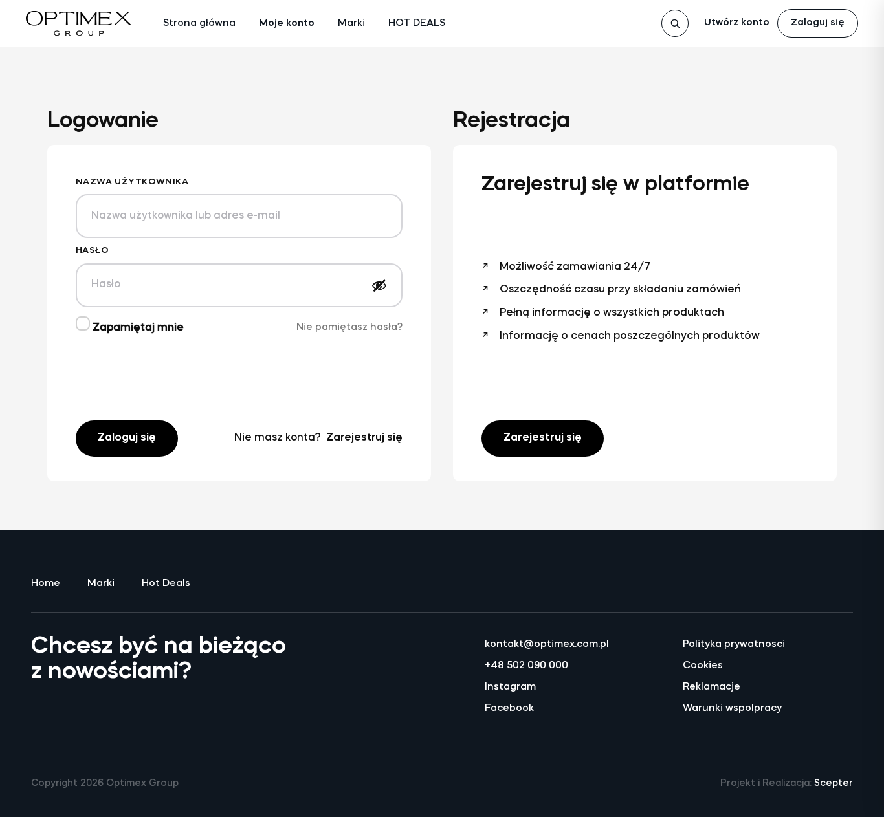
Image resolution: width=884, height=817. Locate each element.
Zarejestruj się (364, 438)
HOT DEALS (416, 23)
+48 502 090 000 (526, 666)
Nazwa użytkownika (132, 182)
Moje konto (287, 23)
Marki (351, 23)
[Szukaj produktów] (675, 23)
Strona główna (199, 23)
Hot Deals (166, 584)
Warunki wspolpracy (732, 709)
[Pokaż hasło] (379, 285)
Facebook (509, 709)
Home (45, 584)
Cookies (703, 666)
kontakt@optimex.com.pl (547, 644)
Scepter (833, 784)
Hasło (92, 250)
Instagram (510, 687)
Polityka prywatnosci (734, 644)
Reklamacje (711, 687)
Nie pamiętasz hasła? (349, 327)
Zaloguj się (818, 23)
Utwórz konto (736, 23)
